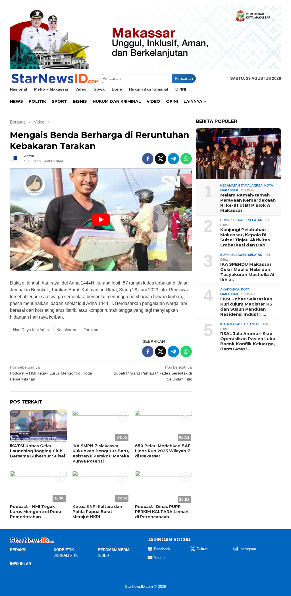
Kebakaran (66, 329)
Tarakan (91, 329)
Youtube (160, 558)
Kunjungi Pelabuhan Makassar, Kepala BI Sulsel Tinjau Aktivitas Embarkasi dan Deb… (245, 237)
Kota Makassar (234, 324)
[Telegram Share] (173, 158)
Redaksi (18, 550)
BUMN (225, 220)
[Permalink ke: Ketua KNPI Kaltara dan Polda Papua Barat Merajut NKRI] (100, 487)
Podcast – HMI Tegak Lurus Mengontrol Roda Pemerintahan (51, 373)
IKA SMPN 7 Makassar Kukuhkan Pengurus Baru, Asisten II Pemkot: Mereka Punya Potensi (100, 453)
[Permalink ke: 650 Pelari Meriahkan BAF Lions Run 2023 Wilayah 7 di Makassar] (163, 426)
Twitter (202, 549)
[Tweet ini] (160, 158)
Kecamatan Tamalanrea (241, 185)
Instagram (248, 549)
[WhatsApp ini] (186, 158)
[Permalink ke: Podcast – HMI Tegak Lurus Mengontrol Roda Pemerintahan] (38, 487)
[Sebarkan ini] (147, 158)
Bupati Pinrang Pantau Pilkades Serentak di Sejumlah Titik (153, 373)
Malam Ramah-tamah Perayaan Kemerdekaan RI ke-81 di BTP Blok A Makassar (248, 203)
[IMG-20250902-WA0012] (145, 37)
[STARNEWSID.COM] (54, 78)
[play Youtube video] (101, 219)
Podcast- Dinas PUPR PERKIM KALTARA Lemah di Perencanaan (161, 511)
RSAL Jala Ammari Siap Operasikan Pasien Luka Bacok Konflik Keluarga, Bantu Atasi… (247, 341)
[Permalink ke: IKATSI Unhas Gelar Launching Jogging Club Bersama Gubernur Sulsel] (38, 426)
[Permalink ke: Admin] (15, 158)
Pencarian (184, 78)
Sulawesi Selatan (246, 220)
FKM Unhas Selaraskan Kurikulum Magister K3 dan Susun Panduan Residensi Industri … (246, 306)
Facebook (162, 549)
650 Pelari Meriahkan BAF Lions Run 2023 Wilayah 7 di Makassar (162, 451)
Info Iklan (20, 564)
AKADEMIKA (229, 289)
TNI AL (255, 324)
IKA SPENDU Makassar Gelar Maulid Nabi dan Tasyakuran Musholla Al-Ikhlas (248, 272)
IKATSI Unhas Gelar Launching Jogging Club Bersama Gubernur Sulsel (37, 451)
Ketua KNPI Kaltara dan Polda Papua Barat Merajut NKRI (97, 511)
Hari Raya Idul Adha (31, 329)
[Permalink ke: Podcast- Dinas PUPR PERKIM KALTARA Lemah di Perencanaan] (163, 487)
